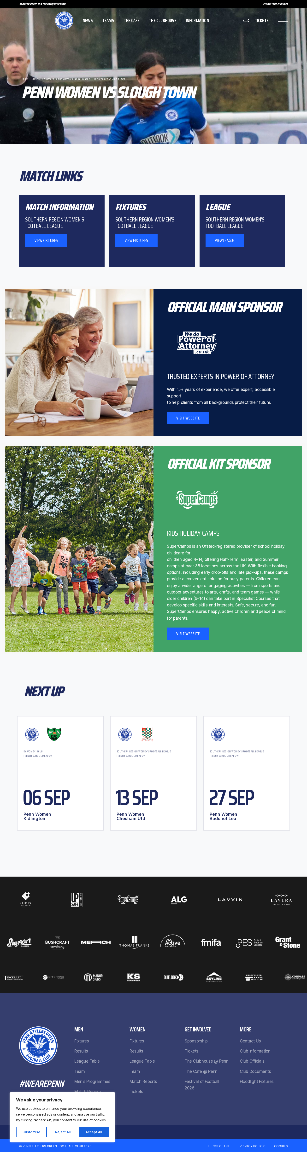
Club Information (255, 1051)
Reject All (63, 1132)
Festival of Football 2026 (202, 1084)
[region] (62, 1117)
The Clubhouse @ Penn (207, 1061)
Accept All (94, 1132)
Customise (31, 1132)
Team (79, 1071)
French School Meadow (38, 756)
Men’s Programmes (92, 1081)
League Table (87, 1061)
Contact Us (250, 1041)
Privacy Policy (252, 1146)
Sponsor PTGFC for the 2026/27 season (42, 4)
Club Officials (252, 1061)
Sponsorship (196, 1041)
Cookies (281, 1146)
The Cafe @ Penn (201, 1071)
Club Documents (255, 1071)
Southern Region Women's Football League (144, 751)
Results (81, 1051)
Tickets (136, 1091)
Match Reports (88, 1091)
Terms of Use (219, 1146)
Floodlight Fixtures (275, 4)
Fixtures (81, 1041)
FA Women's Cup (33, 751)
